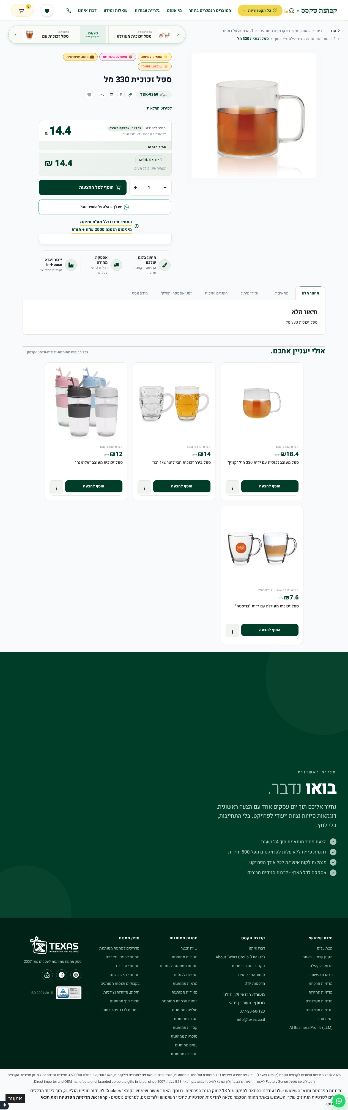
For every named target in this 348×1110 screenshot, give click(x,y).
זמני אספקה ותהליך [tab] (176, 293)
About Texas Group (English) (240, 957)
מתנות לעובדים (127, 966)
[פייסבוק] (61, 974)
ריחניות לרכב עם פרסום (120, 1010)
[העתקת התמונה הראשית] (111, 94)
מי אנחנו (174, 10)
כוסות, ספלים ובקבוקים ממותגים (285, 31)
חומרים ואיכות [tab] (216, 293)
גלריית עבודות (147, 10)
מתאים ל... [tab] (280, 293)
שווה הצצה (189, 948)
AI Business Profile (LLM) (311, 1027)
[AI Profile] (47, 974)
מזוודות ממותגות (185, 992)
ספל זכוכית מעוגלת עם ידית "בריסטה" (267, 606)
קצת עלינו (325, 948)
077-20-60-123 (252, 1011)
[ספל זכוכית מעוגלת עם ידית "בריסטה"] (262, 547)
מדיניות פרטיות (321, 983)
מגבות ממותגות (186, 1019)
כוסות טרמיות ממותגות (179, 1001)
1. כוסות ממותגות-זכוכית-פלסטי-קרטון (305, 39)
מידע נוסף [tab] (140, 293)
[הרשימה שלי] (47, 10)
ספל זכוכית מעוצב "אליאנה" (99, 462)
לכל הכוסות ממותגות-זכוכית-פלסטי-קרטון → (55, 352)
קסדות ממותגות (185, 1027)
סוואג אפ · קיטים (251, 975)
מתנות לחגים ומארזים (122, 957)
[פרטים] (232, 486)
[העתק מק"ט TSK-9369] (121, 94)
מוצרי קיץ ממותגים (124, 1001)
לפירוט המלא (159, 108)
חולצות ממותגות (185, 1010)
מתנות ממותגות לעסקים (179, 966)
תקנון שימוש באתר (318, 957)
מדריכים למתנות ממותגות (119, 948)
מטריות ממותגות (185, 957)
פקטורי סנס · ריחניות (248, 966)
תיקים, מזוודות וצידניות (121, 992)
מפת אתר (325, 1019)
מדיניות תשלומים (319, 1010)
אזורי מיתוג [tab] (249, 293)
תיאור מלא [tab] (310, 293)
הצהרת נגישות (321, 975)
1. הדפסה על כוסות (238, 31)
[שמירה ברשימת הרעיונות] (89, 94)
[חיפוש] (292, 10)
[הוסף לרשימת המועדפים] (315, 62)
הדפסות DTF (255, 983)
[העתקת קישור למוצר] (130, 94)
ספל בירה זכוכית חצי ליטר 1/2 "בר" (181, 462)
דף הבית (319, 31)
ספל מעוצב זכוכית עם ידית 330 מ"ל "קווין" (263, 462)
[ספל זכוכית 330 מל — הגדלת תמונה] (254, 116)
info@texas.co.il (251, 1019)
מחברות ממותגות (184, 1054)
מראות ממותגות (185, 983)
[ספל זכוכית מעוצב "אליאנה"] (86, 404)
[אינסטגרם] (75, 974)
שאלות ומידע (116, 10)
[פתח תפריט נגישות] (4, 1105)
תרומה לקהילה (321, 966)
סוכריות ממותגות (184, 1036)
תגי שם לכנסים (186, 975)
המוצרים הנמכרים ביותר (210, 10)
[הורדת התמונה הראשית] (102, 94)
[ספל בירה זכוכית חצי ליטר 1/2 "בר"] (174, 404)
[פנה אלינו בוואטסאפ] (339, 1101)
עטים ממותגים (186, 1045)
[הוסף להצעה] (269, 486)
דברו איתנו (87, 10)
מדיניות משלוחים (319, 1001)
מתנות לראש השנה (124, 975)
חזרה (334, 31)
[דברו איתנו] (69, 10)
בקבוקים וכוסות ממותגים (119, 983)
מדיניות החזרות (321, 992)
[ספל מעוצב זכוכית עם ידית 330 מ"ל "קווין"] (262, 404)
